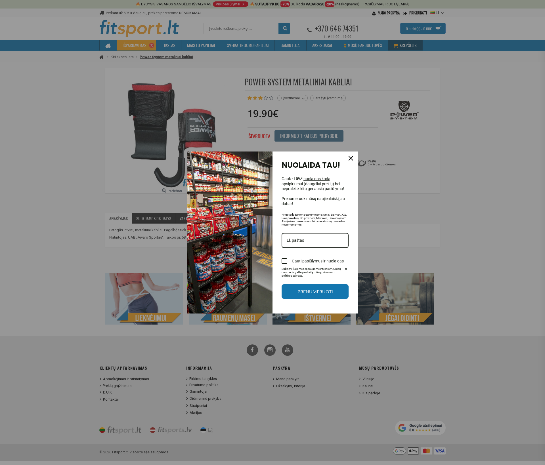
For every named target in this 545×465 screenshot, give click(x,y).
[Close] (351, 158)
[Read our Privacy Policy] (345, 269)
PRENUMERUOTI (315, 291)
